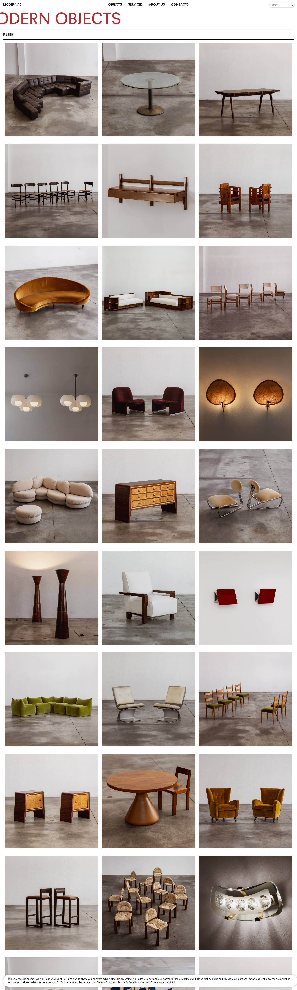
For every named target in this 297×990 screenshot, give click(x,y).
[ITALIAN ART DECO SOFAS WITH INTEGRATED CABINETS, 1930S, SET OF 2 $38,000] (148, 338)
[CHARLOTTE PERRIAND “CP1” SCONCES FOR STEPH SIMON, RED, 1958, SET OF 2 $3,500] (245, 643)
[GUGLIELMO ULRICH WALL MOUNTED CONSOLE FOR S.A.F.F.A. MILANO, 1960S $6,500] (148, 237)
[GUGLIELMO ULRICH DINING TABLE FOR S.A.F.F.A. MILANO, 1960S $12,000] (245, 135)
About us (157, 4)
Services (135, 4)
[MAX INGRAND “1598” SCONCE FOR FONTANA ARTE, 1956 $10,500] (245, 948)
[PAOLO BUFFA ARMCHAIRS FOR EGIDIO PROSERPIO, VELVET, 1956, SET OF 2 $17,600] (245, 847)
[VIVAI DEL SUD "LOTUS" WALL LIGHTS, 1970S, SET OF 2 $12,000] (245, 440)
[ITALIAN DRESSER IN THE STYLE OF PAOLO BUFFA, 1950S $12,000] (148, 542)
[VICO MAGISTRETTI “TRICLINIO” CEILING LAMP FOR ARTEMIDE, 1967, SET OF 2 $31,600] (51, 440)
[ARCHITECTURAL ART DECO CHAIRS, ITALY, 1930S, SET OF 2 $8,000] (245, 237)
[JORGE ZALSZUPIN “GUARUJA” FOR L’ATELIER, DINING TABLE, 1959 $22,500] (148, 847)
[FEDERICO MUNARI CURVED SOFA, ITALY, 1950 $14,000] (51, 338)
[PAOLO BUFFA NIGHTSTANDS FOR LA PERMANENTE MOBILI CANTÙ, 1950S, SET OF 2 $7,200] (51, 847)
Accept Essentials (152, 982)
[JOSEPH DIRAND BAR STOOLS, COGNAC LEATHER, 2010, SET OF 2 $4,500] (51, 948)
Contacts (180, 4)
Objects (115, 4)
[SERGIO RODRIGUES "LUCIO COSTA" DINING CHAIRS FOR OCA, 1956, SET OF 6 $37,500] (51, 237)
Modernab (12, 4)
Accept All (169, 982)
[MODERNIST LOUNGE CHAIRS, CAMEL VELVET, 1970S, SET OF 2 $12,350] (245, 542)
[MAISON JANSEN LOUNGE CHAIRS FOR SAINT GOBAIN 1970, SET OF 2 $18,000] (148, 745)
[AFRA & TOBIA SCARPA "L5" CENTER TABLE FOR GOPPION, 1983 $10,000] (148, 135)
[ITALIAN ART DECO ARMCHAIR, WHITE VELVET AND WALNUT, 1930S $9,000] (148, 643)
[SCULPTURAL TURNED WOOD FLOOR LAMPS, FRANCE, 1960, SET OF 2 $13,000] (51, 643)
